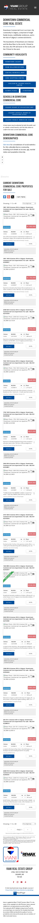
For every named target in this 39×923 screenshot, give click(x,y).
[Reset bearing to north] (2, 162)
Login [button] (21, 197)
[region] (19, 166)
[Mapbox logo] (5, 177)
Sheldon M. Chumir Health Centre (19, 84)
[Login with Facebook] (4, 198)
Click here (6, 145)
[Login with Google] (8, 198)
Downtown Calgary (13, 62)
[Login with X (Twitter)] (12, 198)
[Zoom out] (2, 159)
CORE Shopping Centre (14, 78)
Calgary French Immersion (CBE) (18, 120)
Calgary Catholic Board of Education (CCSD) (19, 113)
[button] (13, 62)
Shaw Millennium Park (14, 67)
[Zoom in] (2, 157)
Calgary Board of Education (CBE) (19, 107)
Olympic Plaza (11, 91)
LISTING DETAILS (8, 244)
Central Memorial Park (15, 72)
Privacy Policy (9, 890)
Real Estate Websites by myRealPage (24, 890)
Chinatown (27, 91)
